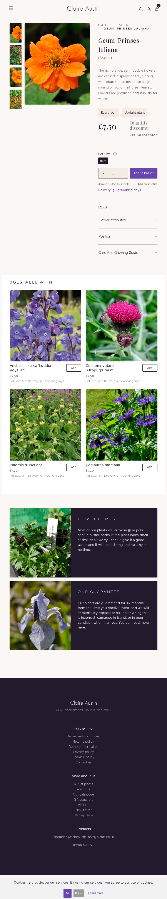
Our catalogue (83, 794)
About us (83, 789)
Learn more (96, 893)
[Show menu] (11, 8)
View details (45, 325)
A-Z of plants (83, 784)
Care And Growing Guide (118, 253)
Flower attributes (112, 220)
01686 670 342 (83, 845)
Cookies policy (84, 757)
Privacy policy (83, 752)
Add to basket (144, 173)
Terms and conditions (84, 736)
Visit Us (83, 805)
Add (73, 367)
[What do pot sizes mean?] (115, 154)
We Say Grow (83, 815)
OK (67, 893)
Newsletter (83, 810)
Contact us (84, 762)
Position (105, 236)
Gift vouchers (84, 799)
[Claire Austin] (85, 8)
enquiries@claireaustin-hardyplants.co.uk (83, 837)
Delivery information (84, 746)
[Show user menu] (148, 8)
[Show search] (141, 8)
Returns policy (83, 741)
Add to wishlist (148, 184)
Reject (79, 893)
